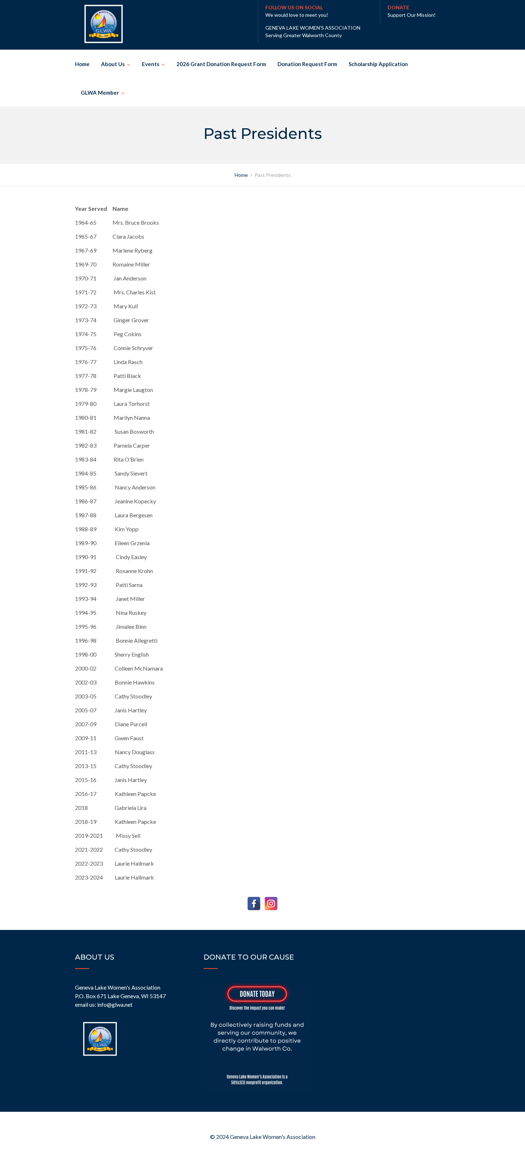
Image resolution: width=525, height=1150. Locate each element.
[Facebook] (254, 903)
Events (150, 64)
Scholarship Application (378, 64)
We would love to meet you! (296, 15)
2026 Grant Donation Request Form (221, 64)
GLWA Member (100, 92)
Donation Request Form (307, 64)
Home (82, 64)
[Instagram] (271, 903)
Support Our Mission (411, 15)
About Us (113, 64)
